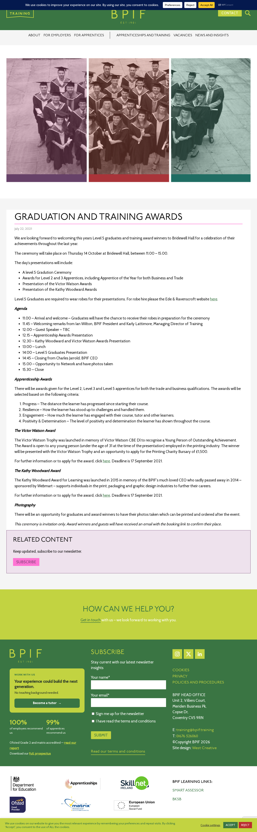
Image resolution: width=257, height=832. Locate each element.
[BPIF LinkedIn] (200, 655)
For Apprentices (89, 35)
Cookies (180, 670)
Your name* (100, 677)
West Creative (204, 748)
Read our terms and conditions (118, 752)
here (213, 299)
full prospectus (40, 754)
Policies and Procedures (198, 683)
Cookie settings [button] (210, 825)
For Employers (57, 35)
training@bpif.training (195, 730)
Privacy (180, 676)
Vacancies (182, 35)
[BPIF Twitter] (188, 655)
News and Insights (212, 35)
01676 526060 (187, 736)
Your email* (100, 695)
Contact (229, 13)
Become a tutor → (47, 703)
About (34, 35)
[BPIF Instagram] (177, 655)
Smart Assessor (188, 790)
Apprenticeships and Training (143, 35)
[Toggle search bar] (248, 13)
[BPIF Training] (128, 16)
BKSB (176, 799)
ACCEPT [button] (230, 825)
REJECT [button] (245, 825)
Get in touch (91, 620)
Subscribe (26, 562)
